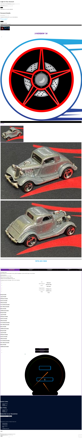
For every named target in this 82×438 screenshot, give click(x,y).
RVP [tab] (68, 269)
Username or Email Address (5, 3)
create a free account (13, 437)
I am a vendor (4, 19)
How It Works (4, 425)
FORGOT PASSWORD (4, 437)
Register (2, 21)
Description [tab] (11, 269)
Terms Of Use (4, 424)
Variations (42, 349)
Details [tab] (30, 269)
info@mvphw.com (5, 428)
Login (3, 36)
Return (2, 123)
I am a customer (4, 18)
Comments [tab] (49, 269)
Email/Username (3, 434)
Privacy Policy (4, 423)
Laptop (3, 404)
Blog (3, 426)
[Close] (0, 433)
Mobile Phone (5, 403)
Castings (42, 351)
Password (2, 5)
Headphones (4, 405)
